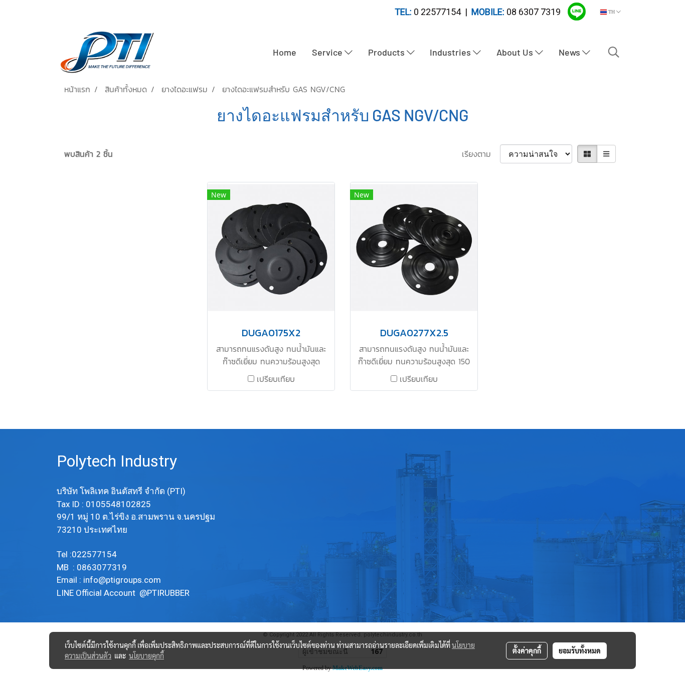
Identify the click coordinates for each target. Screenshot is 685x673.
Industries (451, 52)
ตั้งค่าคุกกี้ (526, 650)
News (570, 52)
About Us (515, 52)
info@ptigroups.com (123, 580)
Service (328, 52)
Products (387, 52)
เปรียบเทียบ (276, 379)
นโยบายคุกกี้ (146, 655)
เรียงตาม (481, 154)
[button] (614, 52)
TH (611, 12)
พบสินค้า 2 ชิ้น (88, 154)
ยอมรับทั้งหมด (580, 650)
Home (284, 52)
